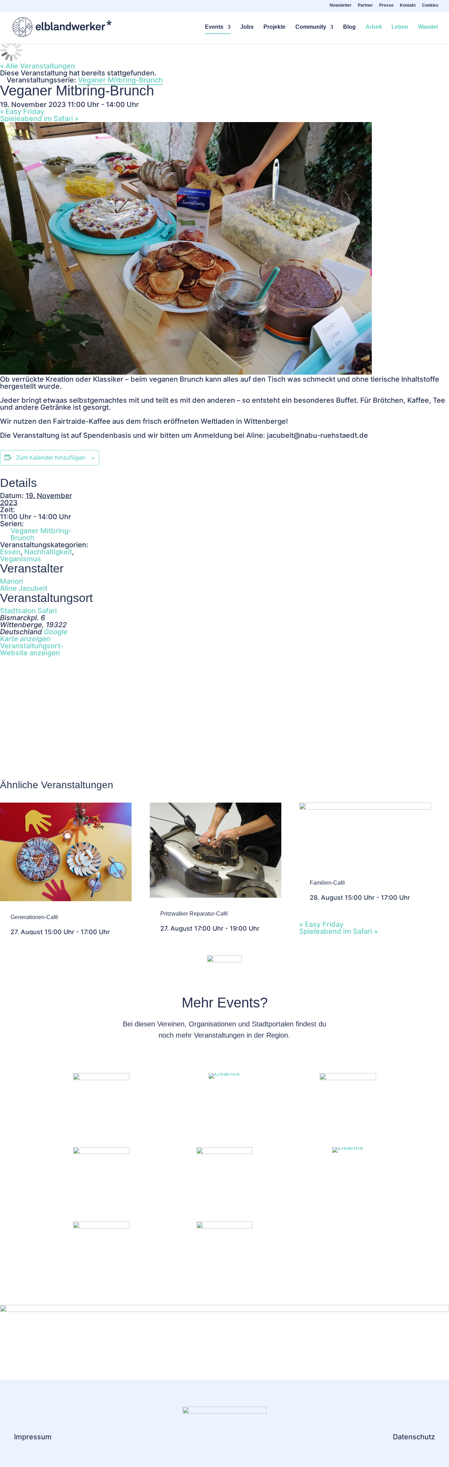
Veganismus (20, 559)
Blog (349, 27)
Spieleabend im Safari (39, 118)
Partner (365, 5)
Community (310, 27)
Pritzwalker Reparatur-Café (194, 914)
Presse (386, 5)
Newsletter (340, 5)
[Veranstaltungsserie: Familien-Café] (414, 897)
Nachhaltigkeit (48, 552)
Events (214, 27)
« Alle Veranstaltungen (37, 66)
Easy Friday (22, 111)
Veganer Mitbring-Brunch (41, 534)
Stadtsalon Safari (28, 611)
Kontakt (408, 5)
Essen (10, 552)
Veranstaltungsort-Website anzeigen (31, 649)
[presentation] (66, 899)
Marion (11, 581)
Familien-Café (327, 883)
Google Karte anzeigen (34, 635)
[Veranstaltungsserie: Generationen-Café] (114, 932)
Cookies (430, 5)
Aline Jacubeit (23, 588)
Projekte (274, 27)
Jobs (247, 27)
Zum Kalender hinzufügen (51, 457)
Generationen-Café (34, 917)
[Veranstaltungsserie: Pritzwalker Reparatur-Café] (263, 928)
